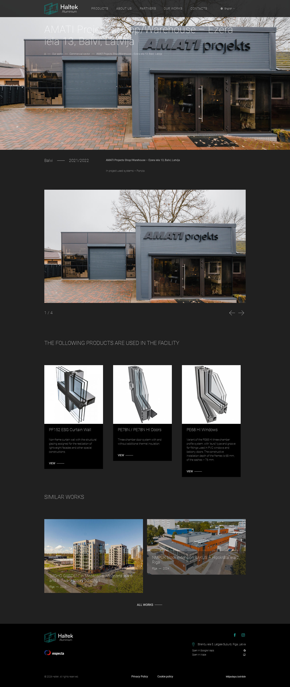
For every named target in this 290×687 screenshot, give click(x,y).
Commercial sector (79, 53)
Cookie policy (165, 676)
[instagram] (243, 635)
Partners (148, 8)
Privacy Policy (139, 676)
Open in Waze (199, 654)
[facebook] (234, 635)
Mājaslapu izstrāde (236, 676)
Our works (173, 8)
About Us (124, 8)
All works (145, 604)
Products (99, 8)
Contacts (198, 8)
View (52, 463)
